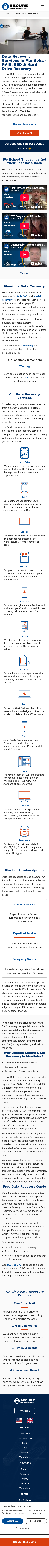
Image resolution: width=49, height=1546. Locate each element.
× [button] (46, 1505)
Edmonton (24, 1483)
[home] (15, 5)
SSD (24, 497)
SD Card (24, 566)
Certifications (24, 1500)
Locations (24, 1463)
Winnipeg (24, 366)
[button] (42, 5)
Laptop (24, 531)
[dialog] (24, 1518)
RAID (24, 770)
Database (24, 840)
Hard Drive (24, 462)
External (24, 669)
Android (24, 601)
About (24, 1494)
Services (24, 1427)
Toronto (24, 1469)
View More (24, 1457)
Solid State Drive (25, 1438)
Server (24, 636)
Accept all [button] (12, 1521)
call (27, 377)
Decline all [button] (35, 1521)
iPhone (24, 736)
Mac (24, 704)
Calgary (24, 1478)
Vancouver (24, 1473)
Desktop (24, 805)
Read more (34, 1516)
